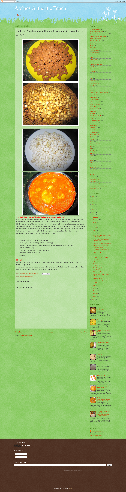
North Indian (93, 130)
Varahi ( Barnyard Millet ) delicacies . (99, 186)
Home (19, 15)
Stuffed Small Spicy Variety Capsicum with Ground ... (102, 235)
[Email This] (43, 274)
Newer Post (18, 332)
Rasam (91, 146)
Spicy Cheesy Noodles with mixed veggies (103, 308)
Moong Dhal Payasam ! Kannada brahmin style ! (101, 239)
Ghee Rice (99, 354)
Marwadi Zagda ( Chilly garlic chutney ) (102, 260)
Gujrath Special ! (94, 95)
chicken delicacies (94, 52)
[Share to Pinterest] (49, 274)
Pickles (91, 141)
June (94, 233)
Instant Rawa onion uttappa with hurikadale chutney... (100, 246)
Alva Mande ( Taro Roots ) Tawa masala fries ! (100, 281)
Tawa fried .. (93, 177)
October (95, 222)
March (95, 291)
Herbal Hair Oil (93, 97)
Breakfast (92, 45)
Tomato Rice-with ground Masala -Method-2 (103, 386)
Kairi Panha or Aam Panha (99, 272)
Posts (17, 454)
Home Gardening (94, 99)
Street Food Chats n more (96, 172)
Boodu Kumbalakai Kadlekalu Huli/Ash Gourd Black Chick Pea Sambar (103, 399)
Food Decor (93, 85)
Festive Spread (93, 80)
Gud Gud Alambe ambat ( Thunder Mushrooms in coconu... (101, 275)
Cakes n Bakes (93, 48)
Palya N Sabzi (93, 132)
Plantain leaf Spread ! (95, 144)
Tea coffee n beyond (94, 179)
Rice (91, 148)
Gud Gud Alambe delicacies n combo (99, 92)
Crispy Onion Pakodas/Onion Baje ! (101, 249)
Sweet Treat (93, 174)
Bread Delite (93, 43)
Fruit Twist (92, 87)
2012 (93, 299)
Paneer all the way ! (94, 134)
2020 (93, 196)
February (95, 293)
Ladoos (91, 118)
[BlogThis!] (44, 274)
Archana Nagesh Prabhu (98, 431)
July (94, 230)
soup (91, 162)
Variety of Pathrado (94, 188)
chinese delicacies (94, 55)
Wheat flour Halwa (97, 278)
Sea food (92, 155)
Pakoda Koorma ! (97, 252)
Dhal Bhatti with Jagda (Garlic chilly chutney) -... (101, 264)
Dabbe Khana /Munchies (96, 64)
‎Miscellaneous (93, 125)
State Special (93, 169)
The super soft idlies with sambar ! (101, 257)
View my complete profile (96, 435)
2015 (93, 209)
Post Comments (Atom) (26, 335)
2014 (93, 212)
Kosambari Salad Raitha (95, 116)
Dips (91, 73)
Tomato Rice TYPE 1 (102, 375)
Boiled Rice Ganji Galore (96, 41)
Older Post (83, 332)
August (95, 227)
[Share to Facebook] (48, 274)
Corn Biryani (100, 320)
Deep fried (92, 66)
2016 (93, 207)
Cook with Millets (94, 62)
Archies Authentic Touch (40, 7)
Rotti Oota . (92, 153)
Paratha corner (93, 137)
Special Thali (93, 167)
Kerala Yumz (93, 111)
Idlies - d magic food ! (95, 102)
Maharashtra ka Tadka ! (95, 120)
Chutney (92, 57)
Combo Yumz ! (93, 59)
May (94, 285)
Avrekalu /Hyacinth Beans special (98, 36)
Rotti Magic (93, 151)
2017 (93, 204)
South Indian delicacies (95, 165)
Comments (19, 457)
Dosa (91, 76)
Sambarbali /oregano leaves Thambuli (102, 243)
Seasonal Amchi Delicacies (26, 276)
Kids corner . (93, 113)
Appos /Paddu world (95, 29)
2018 (93, 201)
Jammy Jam (93, 106)
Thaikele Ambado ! (97, 255)
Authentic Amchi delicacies (96, 31)
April (94, 288)
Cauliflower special (94, 50)
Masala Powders (94, 123)
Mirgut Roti (100, 365)
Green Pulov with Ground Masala (103, 343)
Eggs (91, 78)
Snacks (91, 160)
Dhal (91, 69)
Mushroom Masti (94, 127)
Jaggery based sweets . (95, 104)
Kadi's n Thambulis (94, 109)
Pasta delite (92, 139)
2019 (93, 199)
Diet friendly (93, 71)
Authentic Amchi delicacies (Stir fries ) (99, 34)
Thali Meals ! (93, 181)
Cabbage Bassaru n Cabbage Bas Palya (103, 331)
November (96, 220)
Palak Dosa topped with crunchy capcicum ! (100, 268)
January (95, 296)
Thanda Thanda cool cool (96, 183)
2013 (93, 215)
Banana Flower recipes (95, 38)
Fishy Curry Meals (94, 83)
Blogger (70, 488)
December (95, 217)
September (96, 225)
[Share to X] (46, 274)
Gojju (91, 90)
